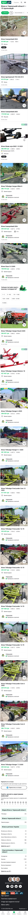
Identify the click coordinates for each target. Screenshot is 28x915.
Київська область (13, 840)
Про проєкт (5, 896)
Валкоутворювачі (13, 865)
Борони (13, 859)
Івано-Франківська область (13, 837)
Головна (3, 913)
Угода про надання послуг (10, 902)
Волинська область (13, 831)
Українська (22, 908)
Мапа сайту (5, 905)
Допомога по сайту (14, 883)
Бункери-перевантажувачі (13, 862)
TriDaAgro (13, 814)
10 (26, 804)
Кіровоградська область (13, 843)
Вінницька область (13, 834)
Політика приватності (9, 899)
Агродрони (13, 856)
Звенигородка (13, 822)
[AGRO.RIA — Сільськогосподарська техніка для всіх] (6, 2)
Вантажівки (13, 868)
